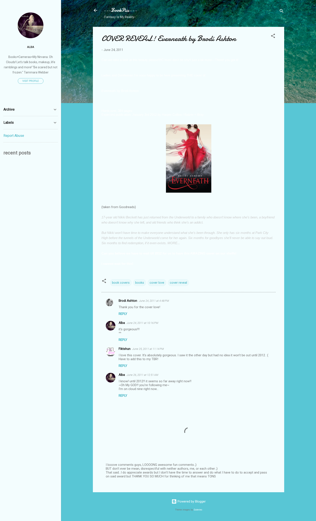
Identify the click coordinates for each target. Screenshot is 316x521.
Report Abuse (13, 136)
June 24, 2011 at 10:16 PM (142, 322)
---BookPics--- (120, 10)
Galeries (198, 509)
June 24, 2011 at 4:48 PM (154, 300)
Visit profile (30, 80)
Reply (123, 313)
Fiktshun (124, 349)
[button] (273, 36)
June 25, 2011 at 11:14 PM (148, 348)
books (139, 283)
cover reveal (178, 283)
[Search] (281, 11)
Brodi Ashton (128, 301)
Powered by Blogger (191, 501)
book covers (121, 283)
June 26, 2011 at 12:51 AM (142, 374)
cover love (157, 283)
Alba (122, 323)
